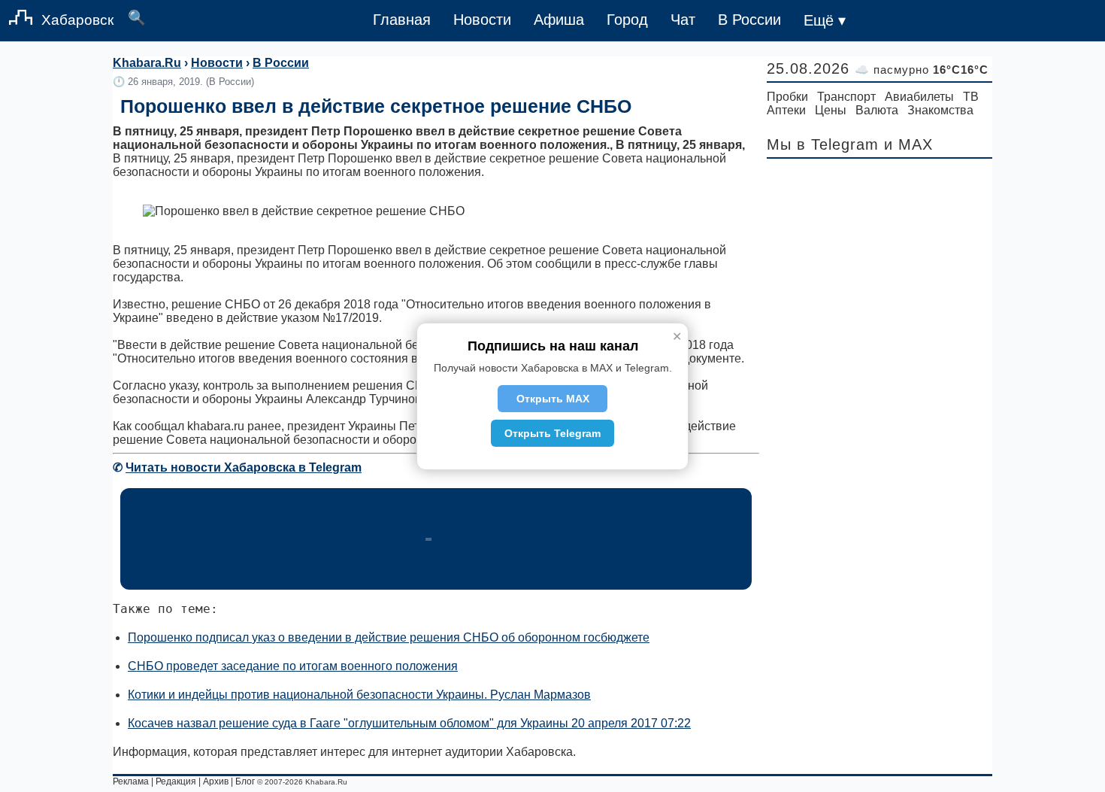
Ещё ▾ (825, 20)
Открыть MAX (552, 399)
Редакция (176, 781)
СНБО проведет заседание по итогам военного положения (293, 666)
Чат (683, 19)
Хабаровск (77, 20)
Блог (245, 781)
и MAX (908, 144)
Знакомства (940, 110)
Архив (216, 781)
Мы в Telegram (823, 144)
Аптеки (786, 110)
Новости (482, 19)
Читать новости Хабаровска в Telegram (244, 467)
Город (627, 19)
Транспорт (846, 96)
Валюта (876, 110)
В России (749, 19)
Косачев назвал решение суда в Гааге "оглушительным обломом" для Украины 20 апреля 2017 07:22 (409, 723)
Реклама (131, 781)
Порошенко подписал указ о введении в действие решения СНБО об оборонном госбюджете (388, 637)
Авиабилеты (919, 96)
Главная (402, 19)
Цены (830, 110)
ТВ (971, 96)
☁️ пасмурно (921, 69)
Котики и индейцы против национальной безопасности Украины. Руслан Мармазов (359, 694)
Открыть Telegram (552, 433)
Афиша (559, 19)
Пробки (787, 96)
